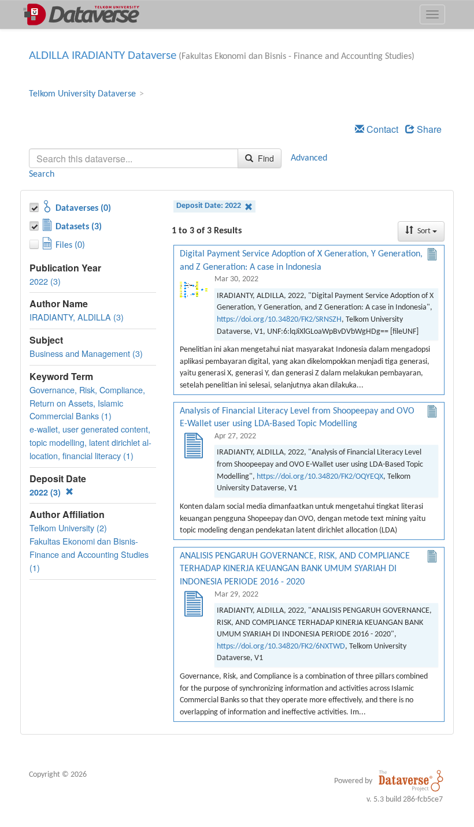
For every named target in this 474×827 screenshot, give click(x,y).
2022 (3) (45, 281)
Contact (381, 129)
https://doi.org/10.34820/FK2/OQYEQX (320, 476)
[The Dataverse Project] (411, 780)
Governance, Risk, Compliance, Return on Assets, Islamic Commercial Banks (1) (87, 402)
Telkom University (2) (68, 527)
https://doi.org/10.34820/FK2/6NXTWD (281, 646)
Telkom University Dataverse (82, 94)
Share (428, 129)
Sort (424, 231)
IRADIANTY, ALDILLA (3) (76, 317)
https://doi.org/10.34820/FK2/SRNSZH (279, 319)
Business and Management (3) (86, 353)
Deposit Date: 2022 (209, 206)
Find (264, 158)
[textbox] (133, 158)
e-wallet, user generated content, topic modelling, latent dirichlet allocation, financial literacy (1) (90, 442)
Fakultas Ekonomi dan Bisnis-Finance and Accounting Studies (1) (89, 554)
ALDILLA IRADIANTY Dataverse (102, 56)
